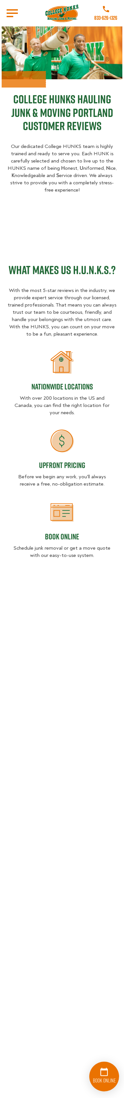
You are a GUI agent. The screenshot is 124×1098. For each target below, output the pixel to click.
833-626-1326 (105, 17)
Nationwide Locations (62, 386)
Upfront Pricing (62, 465)
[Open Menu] (12, 13)
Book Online (62, 536)
